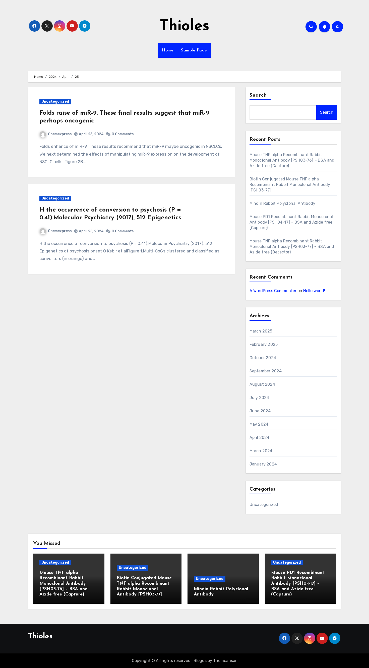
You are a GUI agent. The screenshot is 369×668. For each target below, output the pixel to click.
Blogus (200, 660)
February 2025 (264, 344)
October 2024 (263, 357)
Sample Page (194, 50)
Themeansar (224, 660)
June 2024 (260, 411)
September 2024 (266, 371)
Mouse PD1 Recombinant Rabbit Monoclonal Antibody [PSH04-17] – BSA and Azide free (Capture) (291, 222)
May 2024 (259, 424)
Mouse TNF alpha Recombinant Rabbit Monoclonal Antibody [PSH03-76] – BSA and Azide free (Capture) (292, 160)
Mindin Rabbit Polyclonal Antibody (283, 203)
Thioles (184, 26)
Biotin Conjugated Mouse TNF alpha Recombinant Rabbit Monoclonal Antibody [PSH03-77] (290, 184)
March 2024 (261, 450)
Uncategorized (55, 101)
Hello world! (314, 290)
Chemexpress (60, 134)
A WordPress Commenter (273, 290)
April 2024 (260, 437)
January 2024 (263, 464)
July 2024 (259, 397)
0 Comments (123, 134)
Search (258, 95)
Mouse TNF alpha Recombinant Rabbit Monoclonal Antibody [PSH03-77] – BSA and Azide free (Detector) (292, 246)
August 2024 (262, 384)
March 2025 (261, 331)
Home (167, 50)
